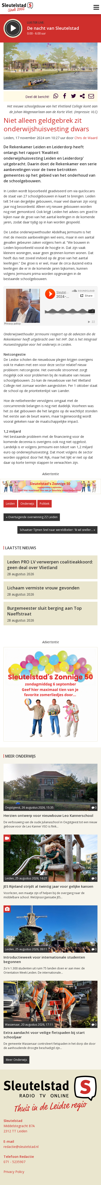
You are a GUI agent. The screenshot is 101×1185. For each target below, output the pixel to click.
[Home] (17, 6)
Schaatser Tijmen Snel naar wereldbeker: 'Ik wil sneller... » (57, 530)
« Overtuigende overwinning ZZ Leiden (32, 517)
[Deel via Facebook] (65, 96)
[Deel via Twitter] (74, 96)
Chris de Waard (85, 138)
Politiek (44, 504)
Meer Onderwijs (16, 1060)
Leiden (10, 504)
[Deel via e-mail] (91, 96)
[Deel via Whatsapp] (56, 96)
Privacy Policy (14, 1171)
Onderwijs (27, 504)
